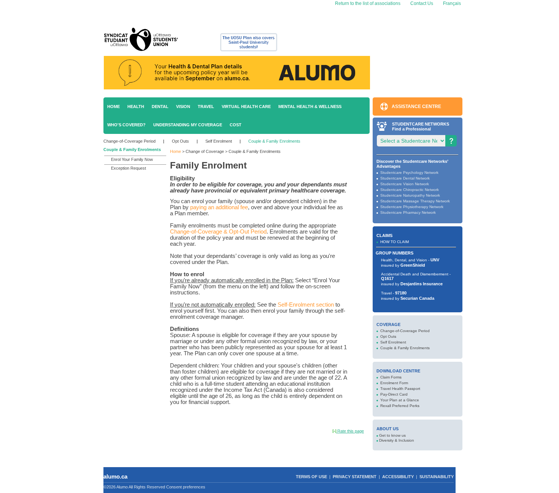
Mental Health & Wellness (309, 106)
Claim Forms (391, 377)
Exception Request (128, 168)
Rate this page (350, 431)
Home (113, 106)
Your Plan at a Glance (399, 400)
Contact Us (421, 3)
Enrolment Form (394, 383)
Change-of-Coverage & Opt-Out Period (218, 232)
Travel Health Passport (400, 388)
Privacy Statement (354, 476)
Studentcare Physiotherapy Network (411, 207)
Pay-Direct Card (394, 394)
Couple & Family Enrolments (274, 141)
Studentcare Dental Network (405, 178)
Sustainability (436, 476)
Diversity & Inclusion (396, 440)
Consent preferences (185, 487)
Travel (206, 106)
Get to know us (392, 435)
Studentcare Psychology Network (409, 172)
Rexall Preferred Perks (399, 406)
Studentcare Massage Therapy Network (415, 201)
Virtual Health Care (246, 106)
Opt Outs (180, 141)
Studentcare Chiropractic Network (409, 190)
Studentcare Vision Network (404, 184)
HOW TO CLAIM (394, 242)
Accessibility (398, 476)
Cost (235, 124)
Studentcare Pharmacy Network (408, 212)
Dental (160, 106)
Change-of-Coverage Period (129, 141)
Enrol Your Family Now (132, 159)
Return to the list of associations (367, 3)
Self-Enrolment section (306, 305)
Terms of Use (311, 476)
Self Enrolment (218, 141)
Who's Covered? (126, 124)
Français (451, 3)
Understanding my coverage (187, 124)
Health (135, 106)
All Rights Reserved (147, 487)
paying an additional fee (219, 207)
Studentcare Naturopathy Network (410, 195)
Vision (183, 106)
